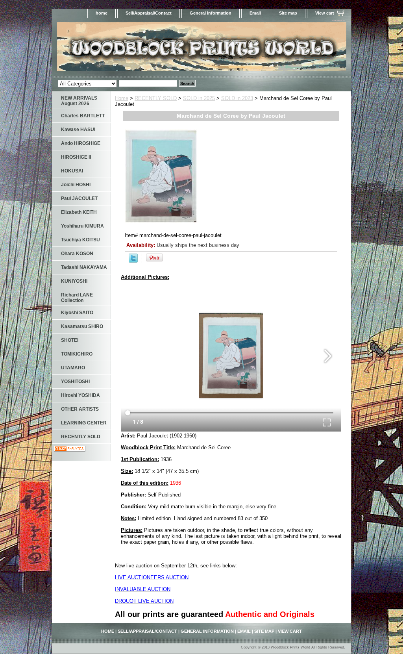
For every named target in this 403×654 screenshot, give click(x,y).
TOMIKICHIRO (76, 354)
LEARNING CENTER (84, 423)
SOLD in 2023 (237, 98)
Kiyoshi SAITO (77, 312)
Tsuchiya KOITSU (80, 240)
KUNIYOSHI (74, 281)
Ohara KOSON (77, 253)
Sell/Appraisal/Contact (149, 13)
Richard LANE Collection (77, 297)
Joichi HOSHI (76, 184)
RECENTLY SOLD (156, 98)
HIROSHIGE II (76, 157)
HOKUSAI (72, 171)
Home (121, 98)
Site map (288, 13)
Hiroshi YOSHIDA (80, 395)
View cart (324, 13)
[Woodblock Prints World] (150, 49)
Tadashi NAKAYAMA (84, 267)
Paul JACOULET (79, 198)
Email (255, 13)
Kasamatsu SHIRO (82, 326)
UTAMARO (73, 368)
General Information (210, 13)
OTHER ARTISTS (80, 409)
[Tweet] (133, 261)
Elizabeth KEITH (79, 212)
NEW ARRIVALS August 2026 (79, 100)
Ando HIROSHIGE (80, 143)
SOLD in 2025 (199, 98)
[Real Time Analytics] (69, 450)
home (101, 13)
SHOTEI (69, 340)
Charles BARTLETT (83, 116)
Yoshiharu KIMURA (82, 226)
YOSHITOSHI (75, 381)
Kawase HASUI (78, 129)
